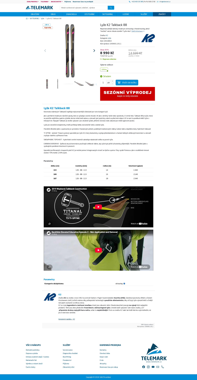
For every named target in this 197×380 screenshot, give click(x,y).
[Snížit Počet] (112, 83)
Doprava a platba (32, 353)
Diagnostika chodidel (70, 353)
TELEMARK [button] (44, 1)
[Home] (26, 18)
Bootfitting (67, 357)
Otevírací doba (105, 353)
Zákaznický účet (68, 367)
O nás (102, 360)
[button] (143, 366)
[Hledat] (111, 8)
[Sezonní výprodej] (127, 94)
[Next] (94, 50)
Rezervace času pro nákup (109, 367)
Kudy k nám (104, 357)
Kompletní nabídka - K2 (66, 319)
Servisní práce (68, 350)
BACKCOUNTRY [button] (56, 1)
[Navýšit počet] (112, 81)
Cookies (46, 357)
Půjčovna (66, 364)
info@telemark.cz (164, 1)
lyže (109, 38)
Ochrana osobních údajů (34, 357)
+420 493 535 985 (137, 1)
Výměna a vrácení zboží (34, 364)
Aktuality (103, 364)
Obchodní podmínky (33, 350)
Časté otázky (30, 367)
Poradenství (67, 360)
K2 (107, 35)
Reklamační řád (31, 360)
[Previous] (45, 50)
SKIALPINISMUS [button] (32, 1)
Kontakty (103, 350)
